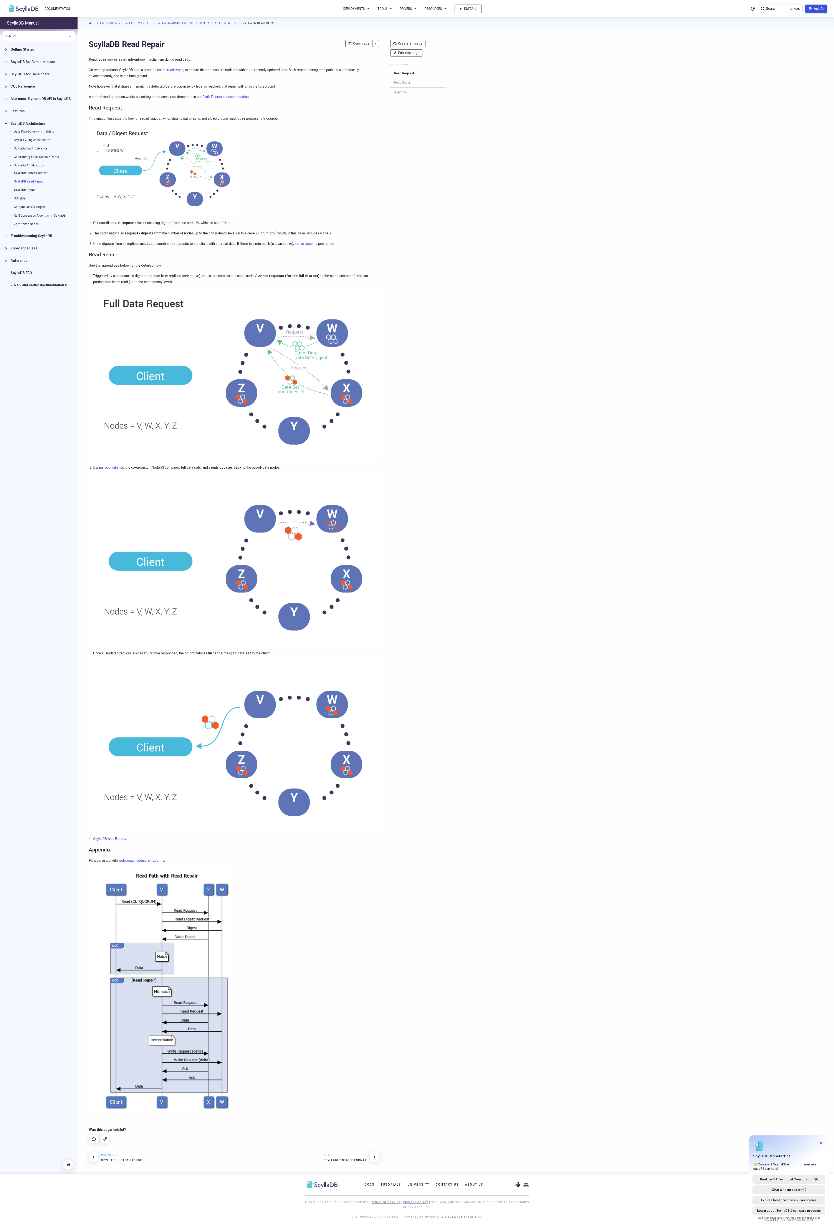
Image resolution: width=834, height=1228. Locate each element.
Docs (369, 1184)
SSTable (19, 198)
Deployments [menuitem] (354, 8)
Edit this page (409, 53)
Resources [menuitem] (433, 8)
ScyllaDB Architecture (175, 23)
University (418, 1184)
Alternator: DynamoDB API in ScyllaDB (41, 99)
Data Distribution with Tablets (34, 131)
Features (18, 111)
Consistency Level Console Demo (36, 157)
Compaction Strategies (30, 207)
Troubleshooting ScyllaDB (31, 236)
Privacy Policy (415, 1202)
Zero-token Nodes (26, 224)
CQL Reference (23, 86)
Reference (19, 261)
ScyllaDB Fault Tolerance (31, 148)
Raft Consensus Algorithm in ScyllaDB (40, 215)
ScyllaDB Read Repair (28, 181)
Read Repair (402, 82)
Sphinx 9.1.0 (434, 1216)
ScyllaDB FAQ (21, 273)
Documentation (58, 8)
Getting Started (23, 49)
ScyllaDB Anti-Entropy (218, 23)
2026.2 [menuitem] (11, 36)
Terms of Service (386, 1202)
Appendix (400, 92)
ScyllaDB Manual (136, 23)
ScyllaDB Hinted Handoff (31, 173)
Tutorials (391, 1184)
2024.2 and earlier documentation (37, 285)
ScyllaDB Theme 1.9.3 (465, 1216)
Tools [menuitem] (382, 8)
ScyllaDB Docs (105, 23)
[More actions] (375, 43)
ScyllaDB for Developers (30, 74)
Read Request (404, 73)
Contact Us (447, 1184)
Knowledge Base (24, 248)
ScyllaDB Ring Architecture (32, 140)
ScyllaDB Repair (25, 190)
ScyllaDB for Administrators (33, 62)
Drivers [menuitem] (406, 8)
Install (470, 8)
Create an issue (410, 43)
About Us (474, 1184)
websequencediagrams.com (140, 860)
